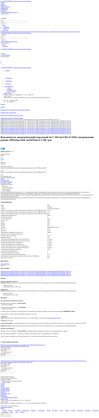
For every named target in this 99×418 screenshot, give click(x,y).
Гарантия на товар (5, 393)
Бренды (3, 386)
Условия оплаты (5, 389)
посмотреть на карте (55, 318)
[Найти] (4, 23)
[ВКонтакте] (4, 149)
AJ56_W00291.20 (5, 264)
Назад (9, 88)
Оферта (3, 408)
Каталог (3, 383)
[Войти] (1, 60)
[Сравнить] (1, 145)
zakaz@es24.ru (13, 12)
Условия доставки (5, 390)
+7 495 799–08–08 (5, 12)
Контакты (3, 392)
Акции (2, 385)
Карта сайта (4, 396)
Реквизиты (3, 394)
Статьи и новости (5, 388)
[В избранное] (1, 144)
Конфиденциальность (6, 407)
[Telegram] (1, 149)
